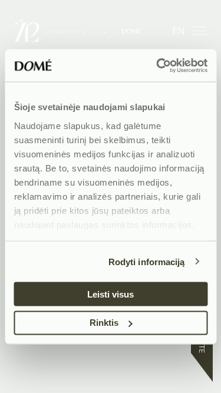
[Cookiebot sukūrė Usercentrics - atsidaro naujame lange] (157, 65)
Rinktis (104, 323)
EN (178, 30)
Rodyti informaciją (146, 261)
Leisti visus (110, 294)
